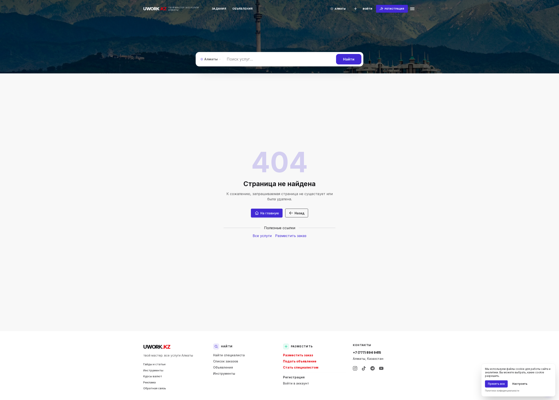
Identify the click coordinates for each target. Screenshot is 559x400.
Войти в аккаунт (296, 383)
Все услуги (262, 236)
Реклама (149, 382)
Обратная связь (154, 388)
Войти (367, 8)
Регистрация (294, 377)
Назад (299, 213)
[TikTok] (364, 368)
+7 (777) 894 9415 (367, 352)
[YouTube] (381, 368)
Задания (219, 8)
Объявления (242, 8)
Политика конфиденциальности (502, 390)
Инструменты (153, 370)
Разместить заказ (290, 236)
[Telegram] (372, 368)
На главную (269, 213)
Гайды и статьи (154, 364)
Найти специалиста (229, 355)
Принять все (496, 383)
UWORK (156, 347)
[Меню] (412, 8)
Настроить (519, 383)
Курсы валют (152, 376)
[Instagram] (355, 368)
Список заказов (225, 361)
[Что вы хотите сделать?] (355, 8)
